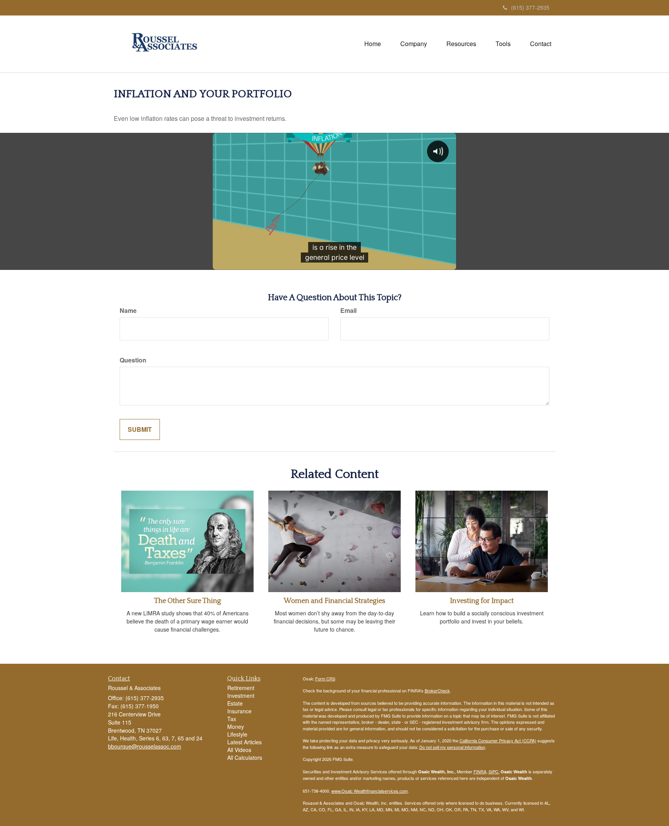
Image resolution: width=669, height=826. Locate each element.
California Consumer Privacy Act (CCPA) (498, 740)
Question (133, 360)
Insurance (239, 711)
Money (235, 726)
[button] (414, 43)
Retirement (240, 688)
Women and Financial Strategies (334, 601)
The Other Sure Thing (187, 601)
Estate (235, 703)
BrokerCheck (437, 690)
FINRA (479, 771)
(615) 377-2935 (530, 7)
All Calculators (244, 757)
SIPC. (494, 771)
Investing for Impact (482, 601)
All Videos (239, 750)
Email (348, 310)
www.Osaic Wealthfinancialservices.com (369, 791)
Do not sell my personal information (452, 747)
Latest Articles (244, 742)
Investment (240, 695)
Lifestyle (237, 734)
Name (128, 310)
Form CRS (325, 678)
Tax (231, 719)
